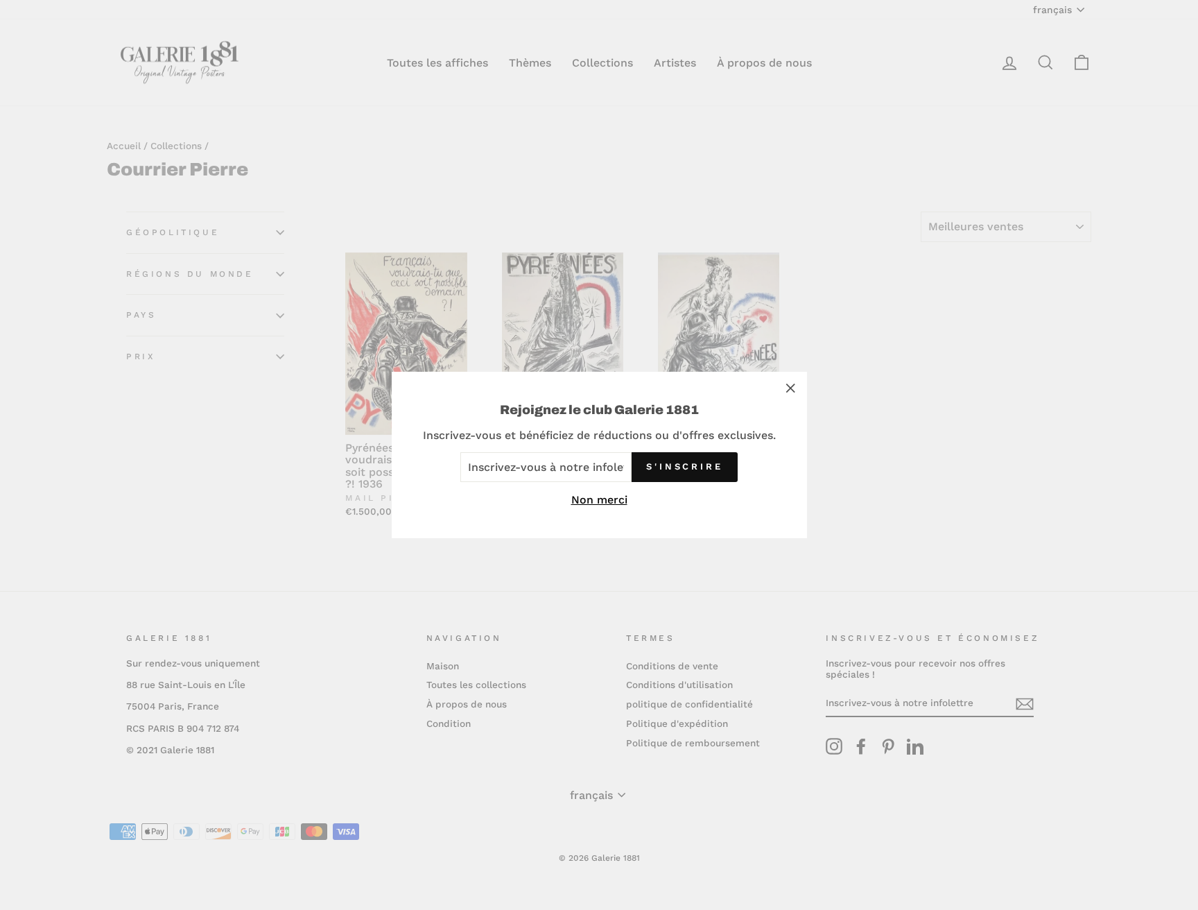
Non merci (599, 499)
